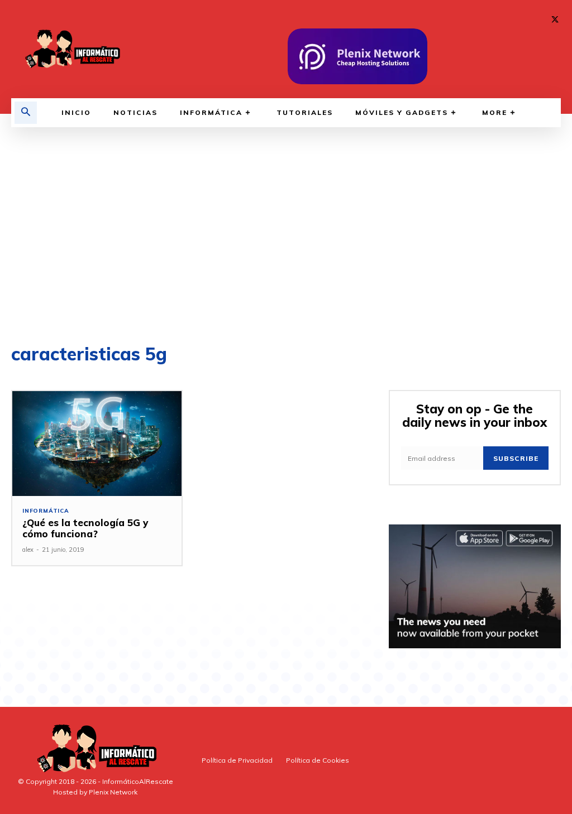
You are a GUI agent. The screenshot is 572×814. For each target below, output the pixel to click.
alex (28, 549)
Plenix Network (113, 792)
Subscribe (515, 458)
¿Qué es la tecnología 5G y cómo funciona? (85, 528)
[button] (26, 113)
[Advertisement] (286, 233)
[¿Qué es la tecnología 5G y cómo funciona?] (97, 443)
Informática (45, 511)
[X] (555, 20)
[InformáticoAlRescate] (71, 49)
